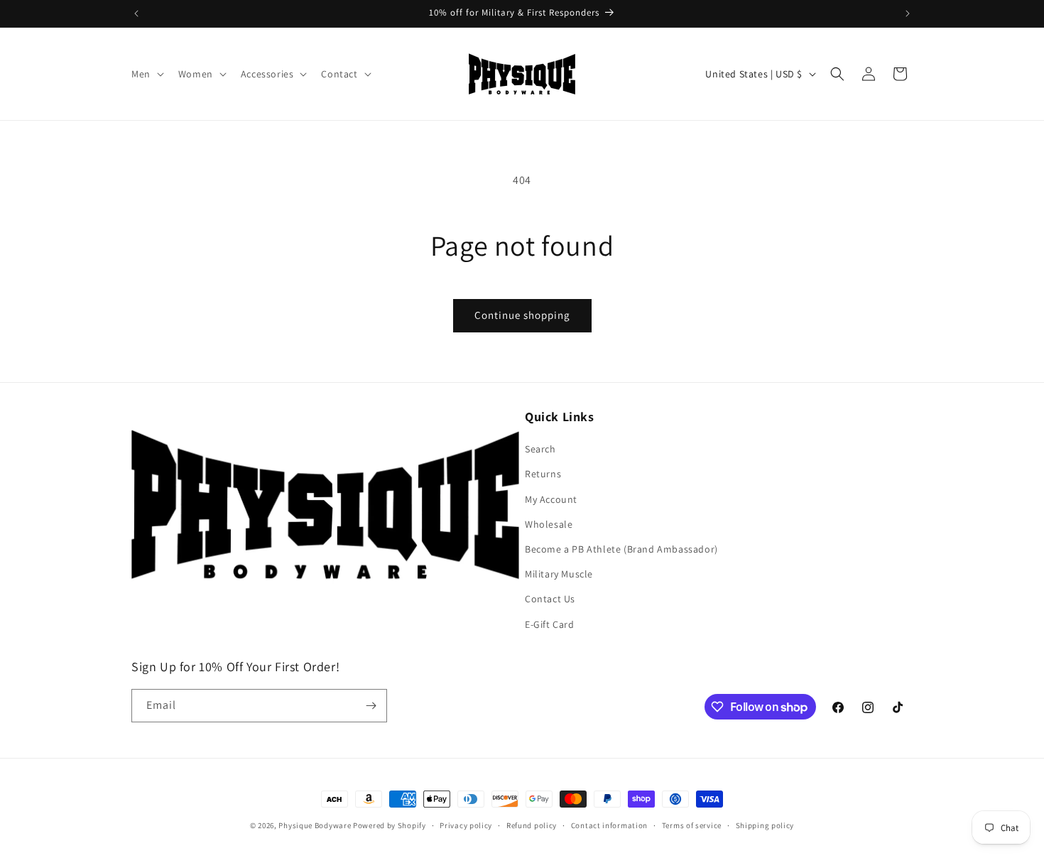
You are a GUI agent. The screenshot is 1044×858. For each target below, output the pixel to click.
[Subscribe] (370, 705)
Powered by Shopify (389, 825)
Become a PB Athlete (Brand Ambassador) (621, 549)
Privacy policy (466, 825)
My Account (551, 499)
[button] (146, 74)
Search (540, 448)
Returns (543, 473)
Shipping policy (765, 825)
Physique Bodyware (314, 825)
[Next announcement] (907, 13)
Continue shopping (522, 315)
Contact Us (550, 598)
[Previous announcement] (136, 13)
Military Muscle (559, 574)
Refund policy (531, 825)
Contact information (609, 825)
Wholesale (548, 524)
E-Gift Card (550, 624)
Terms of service (692, 825)
